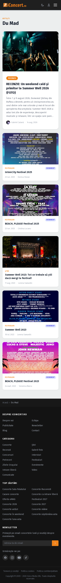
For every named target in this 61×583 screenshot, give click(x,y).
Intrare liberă (9, 470)
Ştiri (34, 445)
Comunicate (8, 475)
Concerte (7, 445)
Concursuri (8, 455)
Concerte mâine (39, 509)
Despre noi (8, 420)
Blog (5, 430)
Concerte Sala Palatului (14, 489)
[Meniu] (55, 5)
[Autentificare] (49, 5)
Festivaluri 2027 (39, 499)
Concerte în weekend (13, 514)
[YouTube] (19, 557)
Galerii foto (37, 450)
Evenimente (37, 465)
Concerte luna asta (12, 519)
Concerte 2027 (39, 504)
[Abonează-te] (55, 543)
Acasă (5, 402)
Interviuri (36, 455)
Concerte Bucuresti (41, 489)
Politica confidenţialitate (47, 571)
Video (34, 470)
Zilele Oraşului (10, 465)
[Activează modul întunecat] (42, 5)
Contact (35, 430)
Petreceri (7, 460)
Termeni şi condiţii (11, 571)
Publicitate (8, 425)
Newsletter (37, 425)
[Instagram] (12, 557)
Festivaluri (37, 460)
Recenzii (7, 450)
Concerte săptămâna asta (44, 514)
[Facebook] (5, 557)
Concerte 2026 (10, 504)
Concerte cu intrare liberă (45, 494)
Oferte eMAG (9, 499)
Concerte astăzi (10, 509)
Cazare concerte (11, 494)
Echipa (35, 420)
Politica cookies (27, 571)
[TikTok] (26, 557)
